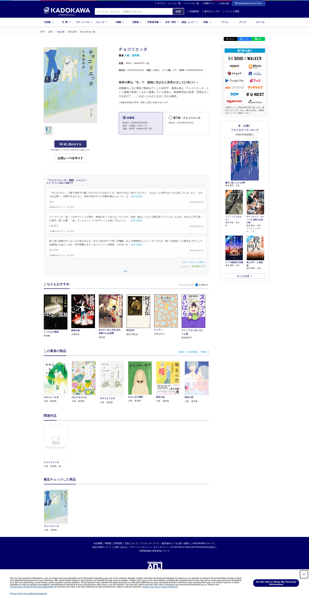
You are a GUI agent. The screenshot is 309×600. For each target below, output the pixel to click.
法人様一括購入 (182, 543)
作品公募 (224, 3)
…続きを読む (136, 196)
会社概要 (98, 543)
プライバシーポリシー (140, 547)
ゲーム (225, 22)
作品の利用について (101, 547)
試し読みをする (72, 144)
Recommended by (186, 285)
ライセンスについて (149, 543)
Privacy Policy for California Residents (28, 593)
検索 (178, 11)
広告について (131, 543)
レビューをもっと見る (193, 262)
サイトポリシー (160, 547)
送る (260, 39)
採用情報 (118, 543)
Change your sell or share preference (159, 587)
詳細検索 (194, 11)
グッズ (242, 22)
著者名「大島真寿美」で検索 (192, 352)
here (144, 580)
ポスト (232, 39)
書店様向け (167, 543)
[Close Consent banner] (304, 574)
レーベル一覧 (192, 3)
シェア (246, 39)
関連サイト (209, 3)
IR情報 (108, 543)
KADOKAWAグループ (203, 543)
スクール (260, 22)
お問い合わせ (120, 547)
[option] (58, 446)
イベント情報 (232, 11)
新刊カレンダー (212, 11)
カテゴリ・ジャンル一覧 (169, 3)
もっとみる (243, 275)
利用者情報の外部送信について (154, 551)
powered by (186, 266)
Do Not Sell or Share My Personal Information (193, 547)
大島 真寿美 (131, 55)
